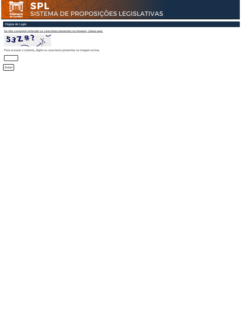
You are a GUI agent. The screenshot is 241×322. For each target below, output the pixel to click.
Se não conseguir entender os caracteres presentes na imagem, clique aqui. (53, 31)
